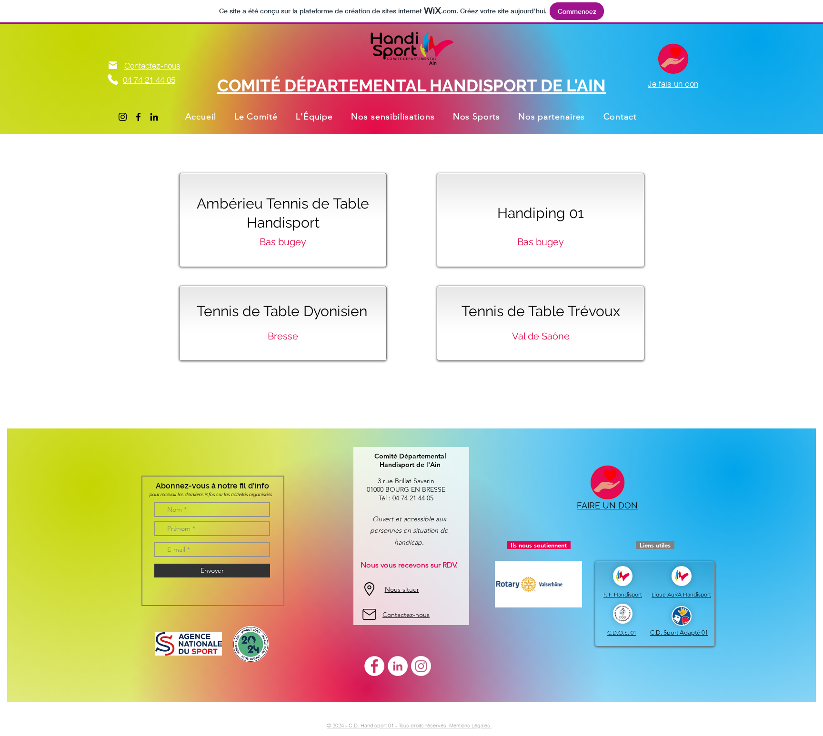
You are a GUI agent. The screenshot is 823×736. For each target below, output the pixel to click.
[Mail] (113, 65)
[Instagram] (122, 116)
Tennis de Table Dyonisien (282, 311)
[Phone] (113, 79)
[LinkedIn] (154, 116)
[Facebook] (138, 116)
